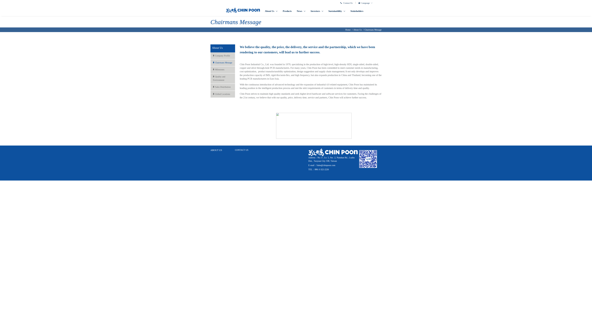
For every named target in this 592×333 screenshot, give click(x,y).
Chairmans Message (373, 30)
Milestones (219, 69)
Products (287, 11)
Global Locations (222, 94)
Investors (316, 11)
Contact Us (348, 3)
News (300, 11)
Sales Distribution (223, 87)
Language (366, 3)
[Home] (243, 10)
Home (348, 30)
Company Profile (222, 56)
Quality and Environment (219, 78)
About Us (270, 11)
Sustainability (335, 11)
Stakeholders (356, 11)
